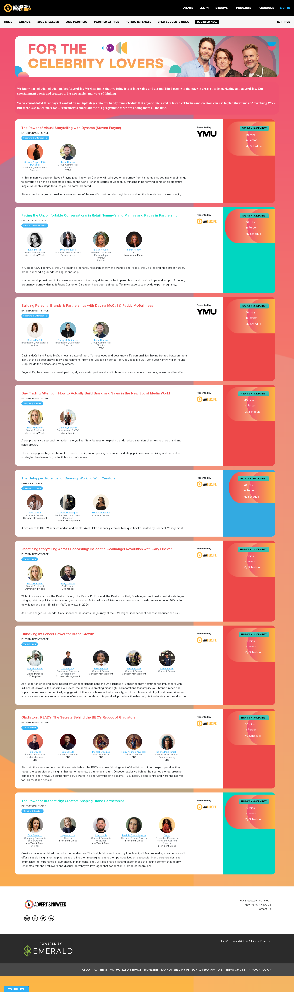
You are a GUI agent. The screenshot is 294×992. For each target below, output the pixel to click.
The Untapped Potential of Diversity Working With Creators (68, 478)
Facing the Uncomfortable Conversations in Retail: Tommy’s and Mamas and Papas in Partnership (99, 215)
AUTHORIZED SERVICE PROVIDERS (134, 969)
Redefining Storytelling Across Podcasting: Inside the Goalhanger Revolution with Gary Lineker (96, 549)
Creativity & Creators (32, 811)
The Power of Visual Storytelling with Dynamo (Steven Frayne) (71, 128)
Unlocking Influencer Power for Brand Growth (57, 634)
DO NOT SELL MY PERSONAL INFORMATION (191, 969)
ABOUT (87, 969)
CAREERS (100, 969)
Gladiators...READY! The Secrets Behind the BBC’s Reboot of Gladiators (78, 717)
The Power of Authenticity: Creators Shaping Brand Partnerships (72, 801)
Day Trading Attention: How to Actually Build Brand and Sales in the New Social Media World (95, 393)
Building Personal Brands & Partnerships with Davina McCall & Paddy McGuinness (87, 305)
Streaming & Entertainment (35, 138)
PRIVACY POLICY (259, 969)
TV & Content (29, 559)
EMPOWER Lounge (32, 488)
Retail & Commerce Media (34, 225)
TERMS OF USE (234, 969)
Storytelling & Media (32, 403)
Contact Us (264, 908)
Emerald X (236, 940)
